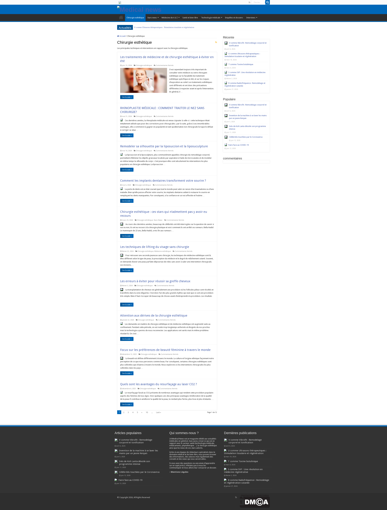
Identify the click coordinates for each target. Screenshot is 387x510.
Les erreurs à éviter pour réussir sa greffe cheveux (155, 281)
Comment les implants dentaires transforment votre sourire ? (163, 180)
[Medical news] (139, 9)
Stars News (158, 220)
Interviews (250, 17)
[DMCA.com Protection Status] (255, 501)
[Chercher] (267, 2)
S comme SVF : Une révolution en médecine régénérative (243, 470)
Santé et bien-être (190, 17)
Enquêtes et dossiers (234, 17)
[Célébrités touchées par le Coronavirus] (226, 137)
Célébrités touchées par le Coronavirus (246, 137)
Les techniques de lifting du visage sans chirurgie (154, 247)
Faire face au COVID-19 (238, 145)
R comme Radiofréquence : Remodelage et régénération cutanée (246, 481)
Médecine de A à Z (170, 17)
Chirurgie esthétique (135, 17)
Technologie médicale (210, 17)
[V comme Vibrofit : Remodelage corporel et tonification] (226, 104)
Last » (158, 412)
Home (121, 17)
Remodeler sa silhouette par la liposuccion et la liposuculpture (164, 146)
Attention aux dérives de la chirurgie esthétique (153, 315)
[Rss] (249, 2)
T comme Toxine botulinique (146, 27)
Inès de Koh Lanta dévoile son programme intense (134, 462)
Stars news (152, 17)
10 (147, 412)
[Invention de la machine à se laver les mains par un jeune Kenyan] (226, 115)
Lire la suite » (127, 97)
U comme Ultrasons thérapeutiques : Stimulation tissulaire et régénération (245, 452)
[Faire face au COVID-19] (225, 145)
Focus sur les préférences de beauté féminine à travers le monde (165, 350)
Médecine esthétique (162, 251)
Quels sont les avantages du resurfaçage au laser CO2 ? (158, 384)
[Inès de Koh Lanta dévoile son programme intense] (226, 126)
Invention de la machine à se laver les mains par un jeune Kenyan (138, 452)
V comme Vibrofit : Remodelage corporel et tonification (135, 441)
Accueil (122, 36)
